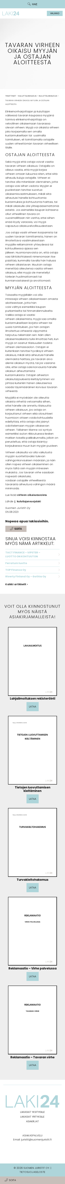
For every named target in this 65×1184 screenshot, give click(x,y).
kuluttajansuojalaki (29, 501)
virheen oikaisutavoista (32, 495)
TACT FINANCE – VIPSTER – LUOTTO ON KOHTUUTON (22, 554)
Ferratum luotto (16, 563)
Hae (34, 4)
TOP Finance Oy (15, 570)
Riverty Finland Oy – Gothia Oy (25, 576)
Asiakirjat (32, 1121)
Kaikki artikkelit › (16, 584)
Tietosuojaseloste (32, 1172)
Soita (12, 1180)
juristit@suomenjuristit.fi (36, 1139)
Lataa (32, 706)
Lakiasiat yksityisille (32, 1112)
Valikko (54, 13)
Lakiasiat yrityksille (32, 1116)
